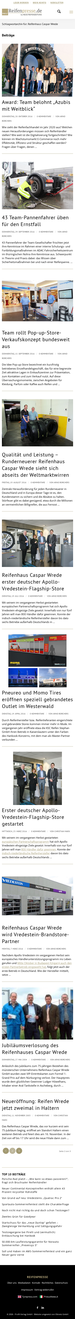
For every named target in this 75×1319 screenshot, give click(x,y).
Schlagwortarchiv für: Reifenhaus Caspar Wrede (30, 24)
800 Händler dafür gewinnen (38, 849)
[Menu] (71, 12)
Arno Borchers (61, 482)
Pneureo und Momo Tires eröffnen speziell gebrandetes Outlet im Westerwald (37, 699)
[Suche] (60, 12)
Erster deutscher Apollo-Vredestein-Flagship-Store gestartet (33, 817)
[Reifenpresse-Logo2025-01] (22, 12)
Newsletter (56, 2)
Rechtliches (47, 1282)
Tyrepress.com (29, 1296)
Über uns (12, 1282)
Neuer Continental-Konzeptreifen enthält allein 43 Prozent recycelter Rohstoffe (33, 1190)
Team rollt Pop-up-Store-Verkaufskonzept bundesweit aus (36, 339)
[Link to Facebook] (37, 1307)
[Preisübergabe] (37, 1013)
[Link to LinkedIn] (42, 1307)
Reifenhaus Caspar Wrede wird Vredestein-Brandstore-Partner (35, 934)
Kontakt (36, 1282)
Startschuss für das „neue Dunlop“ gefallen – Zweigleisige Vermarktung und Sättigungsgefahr (32, 1224)
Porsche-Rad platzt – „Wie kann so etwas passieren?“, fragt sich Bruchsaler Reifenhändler (35, 1180)
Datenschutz (61, 1282)
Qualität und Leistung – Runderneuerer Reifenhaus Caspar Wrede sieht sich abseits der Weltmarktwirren (35, 464)
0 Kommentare (44, 116)
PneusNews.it (51, 1296)
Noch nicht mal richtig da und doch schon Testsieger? (35, 1210)
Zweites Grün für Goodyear (19, 1216)
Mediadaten (24, 1282)
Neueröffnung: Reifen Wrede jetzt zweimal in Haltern (35, 1104)
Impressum (27, 1289)
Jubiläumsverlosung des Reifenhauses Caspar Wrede (34, 1048)
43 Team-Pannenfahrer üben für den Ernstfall (35, 220)
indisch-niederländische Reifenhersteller (26, 853)
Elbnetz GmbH (61, 1314)
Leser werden (21, 2)
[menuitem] (21, 2)
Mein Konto (39, 2)
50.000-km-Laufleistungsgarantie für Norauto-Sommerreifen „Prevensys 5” (30, 1243)
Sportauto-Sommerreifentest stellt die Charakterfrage (35, 1204)
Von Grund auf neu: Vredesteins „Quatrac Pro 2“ (32, 1198)
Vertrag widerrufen (44, 1289)
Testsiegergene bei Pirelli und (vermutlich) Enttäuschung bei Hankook (28, 1234)
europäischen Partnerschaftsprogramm (25, 841)
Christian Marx (62, 831)
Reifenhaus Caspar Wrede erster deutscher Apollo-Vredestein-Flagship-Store (33, 581)
